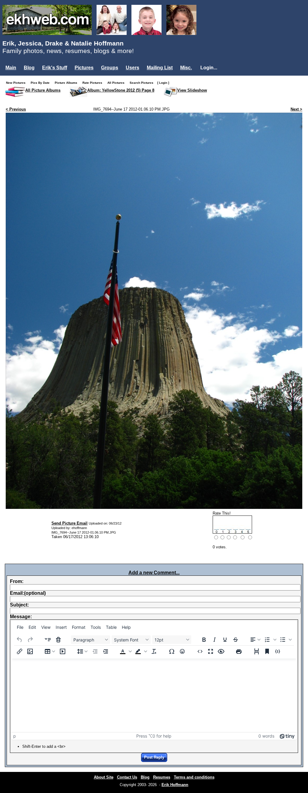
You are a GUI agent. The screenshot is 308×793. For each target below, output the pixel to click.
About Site (103, 777)
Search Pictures (143, 82)
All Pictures (117, 82)
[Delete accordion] (58, 639)
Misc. (186, 67)
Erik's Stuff (54, 67)
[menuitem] (20, 627)
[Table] (50, 651)
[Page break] (256, 651)
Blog (29, 67)
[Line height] (82, 651)
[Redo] (30, 639)
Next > (296, 109)
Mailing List (160, 67)
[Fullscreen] (210, 651)
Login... (208, 67)
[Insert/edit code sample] (278, 651)
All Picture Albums (42, 90)
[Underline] (225, 639)
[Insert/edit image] (30, 651)
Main (10, 67)
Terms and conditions (194, 777)
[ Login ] (163, 82)
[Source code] (200, 651)
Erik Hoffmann (175, 784)
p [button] (14, 735)
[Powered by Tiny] (287, 735)
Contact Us (127, 777)
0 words (266, 735)
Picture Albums (67, 82)
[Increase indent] (105, 651)
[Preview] (221, 651)
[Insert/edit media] (62, 651)
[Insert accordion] (48, 639)
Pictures (84, 67)
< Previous (16, 109)
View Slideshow (192, 90)
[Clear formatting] (154, 651)
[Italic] (214, 639)
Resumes (161, 777)
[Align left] (255, 639)
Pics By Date (41, 82)
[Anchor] (267, 651)
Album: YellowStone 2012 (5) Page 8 (120, 90)
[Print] (239, 651)
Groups (109, 67)
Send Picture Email (69, 523)
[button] (270, 639)
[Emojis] (182, 651)
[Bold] (204, 639)
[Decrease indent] (95, 651)
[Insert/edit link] (19, 651)
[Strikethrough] (235, 639)
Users (132, 67)
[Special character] (172, 651)
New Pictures (17, 82)
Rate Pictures (93, 82)
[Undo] (19, 639)
